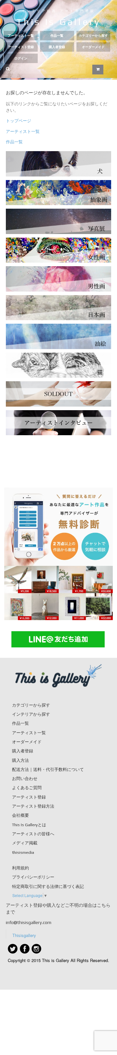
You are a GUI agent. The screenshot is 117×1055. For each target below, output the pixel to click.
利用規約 (20, 868)
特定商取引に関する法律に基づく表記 (48, 886)
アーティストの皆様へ (33, 833)
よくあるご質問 (27, 787)
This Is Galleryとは (29, 824)
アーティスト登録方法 (33, 806)
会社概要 (20, 815)
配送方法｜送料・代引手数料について (48, 769)
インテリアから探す (31, 714)
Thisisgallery (24, 935)
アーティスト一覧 (21, 35)
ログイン (20, 58)
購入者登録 (57, 47)
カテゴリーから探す (93, 35)
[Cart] (97, 69)
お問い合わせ (24, 778)
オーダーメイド (93, 47)
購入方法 (20, 760)
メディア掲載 (24, 842)
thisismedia (23, 852)
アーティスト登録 (21, 47)
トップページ (18, 120)
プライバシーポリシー (33, 877)
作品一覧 (56, 35)
